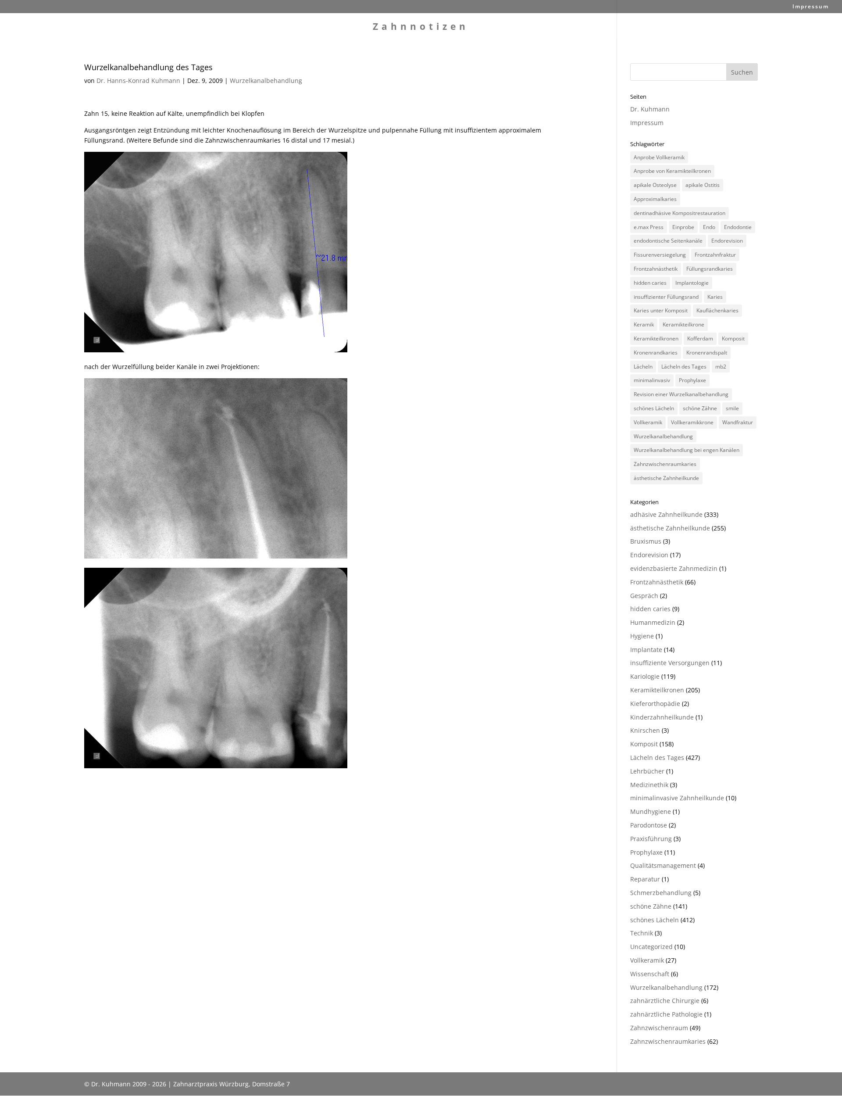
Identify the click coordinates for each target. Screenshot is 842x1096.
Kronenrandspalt (706, 352)
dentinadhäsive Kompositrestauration (679, 213)
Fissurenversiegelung (660, 254)
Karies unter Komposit (661, 310)
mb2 (720, 366)
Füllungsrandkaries (709, 268)
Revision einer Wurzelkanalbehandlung (681, 394)
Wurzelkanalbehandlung (266, 80)
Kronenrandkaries (656, 352)
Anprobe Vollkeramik (659, 157)
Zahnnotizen (421, 27)
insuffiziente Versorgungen (670, 663)
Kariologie (645, 676)
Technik (641, 933)
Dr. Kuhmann (650, 109)
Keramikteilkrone (683, 324)
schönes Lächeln (654, 408)
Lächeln (643, 366)
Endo (709, 227)
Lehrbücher (647, 771)
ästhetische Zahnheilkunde (666, 478)
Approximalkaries (655, 199)
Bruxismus (645, 541)
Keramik (644, 324)
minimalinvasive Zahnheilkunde (677, 798)
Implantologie (692, 283)
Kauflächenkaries (717, 310)
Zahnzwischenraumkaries (665, 464)
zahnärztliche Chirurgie (664, 1000)
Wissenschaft (649, 974)
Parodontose (648, 825)
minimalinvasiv (652, 380)
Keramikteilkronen (656, 338)
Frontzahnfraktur (715, 254)
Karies (715, 297)
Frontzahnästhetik (656, 268)
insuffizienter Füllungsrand (666, 297)
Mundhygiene (650, 811)
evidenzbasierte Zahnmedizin (673, 568)
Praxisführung (651, 839)
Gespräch (644, 595)
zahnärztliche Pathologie (666, 1014)
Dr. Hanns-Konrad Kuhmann (138, 80)
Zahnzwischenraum (659, 1028)
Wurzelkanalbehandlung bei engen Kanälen (686, 450)
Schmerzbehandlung (661, 892)
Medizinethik (649, 785)
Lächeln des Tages (683, 366)
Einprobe (683, 227)
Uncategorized (651, 946)
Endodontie (738, 227)
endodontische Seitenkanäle (668, 240)
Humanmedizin (652, 622)
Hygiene (642, 636)
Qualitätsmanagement (663, 865)
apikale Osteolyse (655, 185)
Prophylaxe (692, 380)
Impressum (810, 7)
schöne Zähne (700, 408)
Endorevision (727, 240)
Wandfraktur (737, 422)
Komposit (733, 338)
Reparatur (645, 879)
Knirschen (645, 730)
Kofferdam (700, 338)
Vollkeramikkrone (692, 422)
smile (732, 408)
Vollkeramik (648, 422)
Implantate (646, 649)
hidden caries (650, 283)
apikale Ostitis (702, 185)
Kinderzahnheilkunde (662, 717)
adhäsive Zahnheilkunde (666, 514)
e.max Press (649, 227)
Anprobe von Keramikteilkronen (672, 171)
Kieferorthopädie (655, 703)
